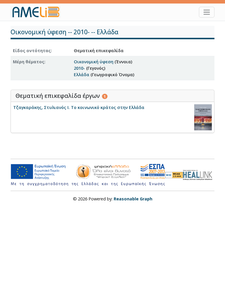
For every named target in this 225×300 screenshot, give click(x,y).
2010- (79, 68)
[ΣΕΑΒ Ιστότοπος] (198, 174)
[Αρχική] (38, 12)
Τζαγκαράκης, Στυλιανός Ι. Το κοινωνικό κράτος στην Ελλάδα (78, 107)
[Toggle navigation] (206, 12)
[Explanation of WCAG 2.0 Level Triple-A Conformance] (174, 174)
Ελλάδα (81, 74)
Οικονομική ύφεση (93, 61)
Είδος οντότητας (32, 50)
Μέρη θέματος (28, 61)
